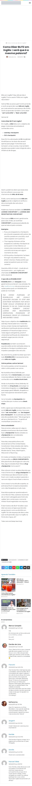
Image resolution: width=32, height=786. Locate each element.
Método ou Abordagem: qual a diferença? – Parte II (23, 580)
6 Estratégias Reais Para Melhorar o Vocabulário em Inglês (23, 610)
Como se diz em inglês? (19, 43)
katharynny (13, 702)
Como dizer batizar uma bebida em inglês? (8, 593)
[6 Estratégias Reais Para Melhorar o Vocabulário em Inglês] (24, 603)
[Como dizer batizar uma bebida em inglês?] (8, 585)
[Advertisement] (16, 22)
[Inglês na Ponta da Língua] (11, 3)
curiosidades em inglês (23, 559)
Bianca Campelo (15, 626)
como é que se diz (12, 559)
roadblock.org (9, 286)
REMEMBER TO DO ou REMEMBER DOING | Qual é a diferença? (8, 609)
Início (9, 43)
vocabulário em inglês (6, 562)
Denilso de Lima (12, 57)
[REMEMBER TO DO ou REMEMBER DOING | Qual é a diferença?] (8, 602)
